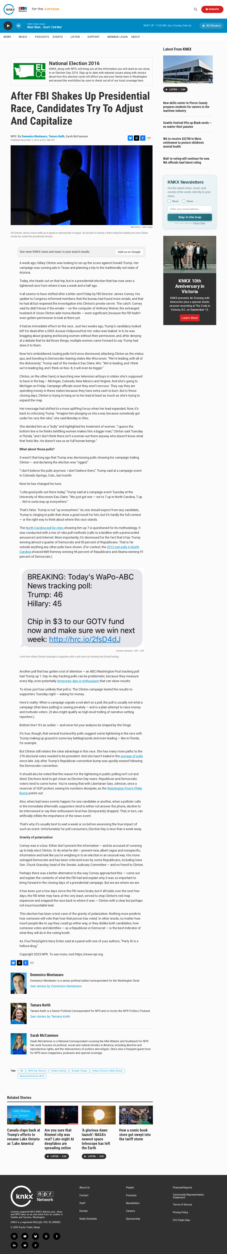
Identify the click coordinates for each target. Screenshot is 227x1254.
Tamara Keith (56, 136)
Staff (82, 1203)
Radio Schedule (88, 1218)
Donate (214, 9)
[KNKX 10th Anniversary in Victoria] (189, 254)
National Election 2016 (32, 1076)
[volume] (19, 26)
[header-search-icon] (195, 9)
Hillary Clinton (59, 1071)
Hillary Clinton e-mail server (107, 1071)
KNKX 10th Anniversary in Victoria (189, 286)
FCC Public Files (181, 1220)
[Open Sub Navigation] (13, 36)
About (135, 36)
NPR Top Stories (37, 1071)
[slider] (24, 25)
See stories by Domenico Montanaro (56, 986)
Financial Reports (182, 1187)
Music (23, 36)
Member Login (117, 36)
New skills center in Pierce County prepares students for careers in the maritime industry (186, 107)
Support (93, 36)
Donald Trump (79, 1071)
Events (58, 36)
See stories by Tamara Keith (50, 1016)
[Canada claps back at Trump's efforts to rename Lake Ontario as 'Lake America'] (24, 1115)
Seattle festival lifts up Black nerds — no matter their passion (187, 124)
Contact (83, 1195)
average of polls (132, 756)
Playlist (130, 1187)
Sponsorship (133, 1218)
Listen (75, 36)
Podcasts (42, 36)
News (7, 36)
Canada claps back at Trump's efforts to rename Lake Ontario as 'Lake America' (23, 1137)
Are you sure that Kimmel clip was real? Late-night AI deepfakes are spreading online (59, 1139)
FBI (21, 1071)
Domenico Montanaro (34, 136)
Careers (130, 1211)
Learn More (190, 318)
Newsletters (133, 1203)
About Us (84, 1187)
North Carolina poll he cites (45, 528)
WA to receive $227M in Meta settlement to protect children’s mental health (183, 142)
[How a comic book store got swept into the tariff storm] (136, 1115)
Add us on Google (129, 251)
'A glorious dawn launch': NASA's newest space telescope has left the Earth (96, 1139)
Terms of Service (182, 1204)
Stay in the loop (189, 217)
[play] (8, 26)
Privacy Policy (199, 223)
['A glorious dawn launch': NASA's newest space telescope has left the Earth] (99, 1115)
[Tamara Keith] (19, 1013)
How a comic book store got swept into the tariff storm (135, 1134)
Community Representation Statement (188, 1196)
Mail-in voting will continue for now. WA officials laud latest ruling (186, 160)
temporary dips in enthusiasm (78, 681)
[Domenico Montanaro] (19, 983)
